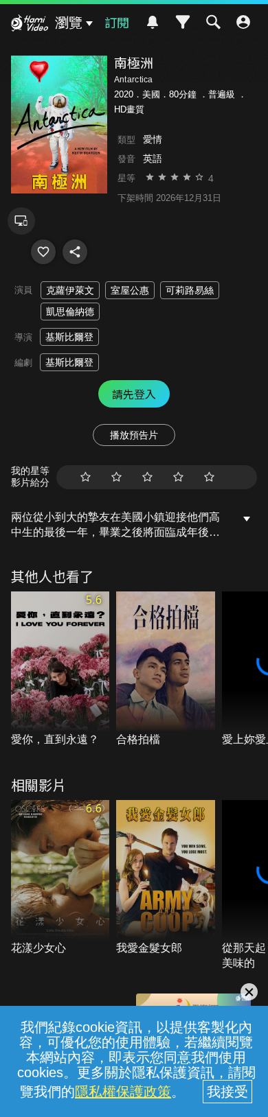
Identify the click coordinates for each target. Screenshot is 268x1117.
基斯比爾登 (69, 336)
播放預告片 (134, 435)
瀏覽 (68, 22)
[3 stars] (147, 477)
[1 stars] (85, 477)
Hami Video (29, 24)
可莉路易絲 (190, 290)
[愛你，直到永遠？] (60, 669)
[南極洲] (43, 251)
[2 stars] (116, 477)
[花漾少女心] (60, 878)
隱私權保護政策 (123, 1091)
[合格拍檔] (165, 669)
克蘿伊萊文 (70, 290)
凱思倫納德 (70, 311)
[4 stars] (178, 477)
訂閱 (116, 22)
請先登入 (134, 394)
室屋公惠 (130, 290)
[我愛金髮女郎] (165, 878)
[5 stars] (209, 477)
